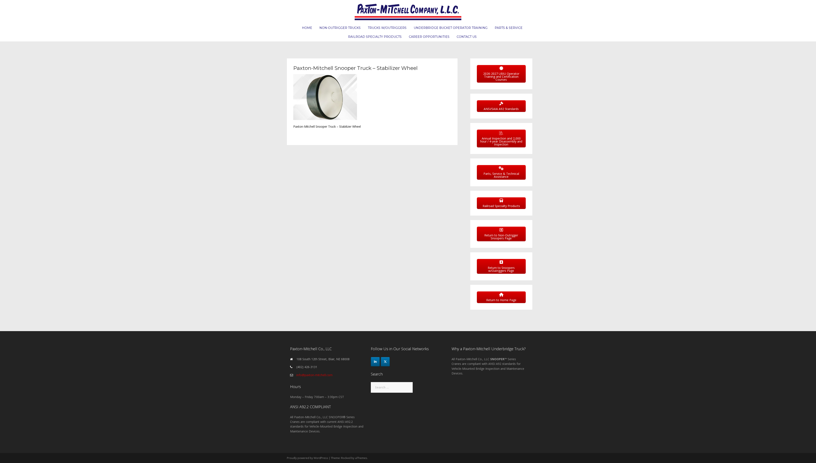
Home (307, 28)
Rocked (346, 458)
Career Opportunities (429, 37)
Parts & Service (509, 28)
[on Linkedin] (375, 361)
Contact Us (467, 37)
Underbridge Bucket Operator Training (450, 28)
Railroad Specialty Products (375, 37)
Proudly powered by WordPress (307, 458)
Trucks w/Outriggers (387, 28)
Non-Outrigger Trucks (340, 28)
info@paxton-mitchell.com (314, 375)
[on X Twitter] (385, 361)
